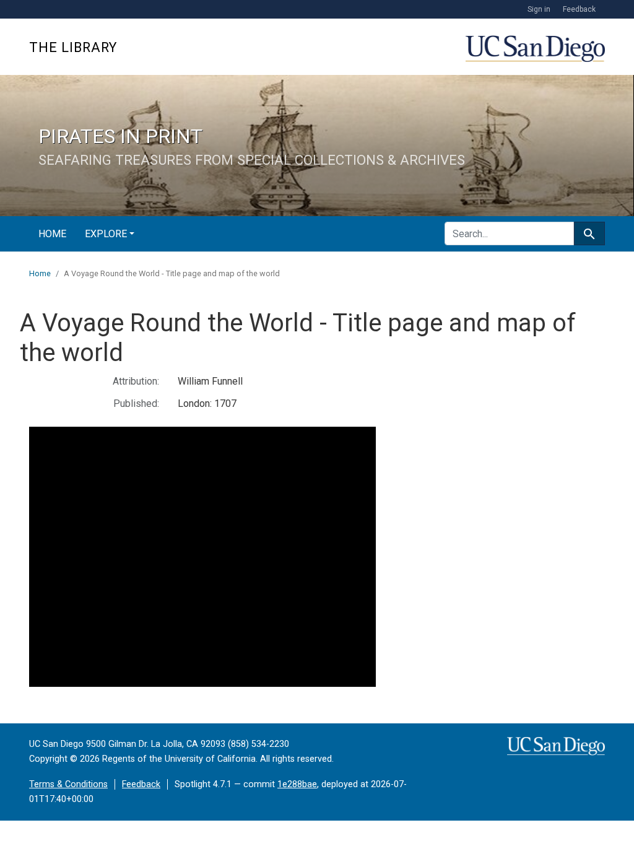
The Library (73, 47)
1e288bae (297, 784)
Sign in (539, 9)
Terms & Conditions (68, 784)
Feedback (579, 9)
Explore (106, 234)
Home (52, 234)
